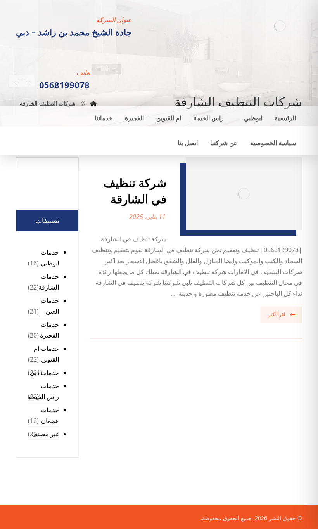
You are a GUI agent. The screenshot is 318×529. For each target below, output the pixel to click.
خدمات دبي (44, 372)
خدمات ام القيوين (46, 354)
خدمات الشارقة (48, 281)
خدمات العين (50, 306)
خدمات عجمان (50, 415)
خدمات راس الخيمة (44, 391)
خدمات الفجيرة (49, 330)
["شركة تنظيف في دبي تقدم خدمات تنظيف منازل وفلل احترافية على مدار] (280, 26)
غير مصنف (45, 434)
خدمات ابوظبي (50, 257)
